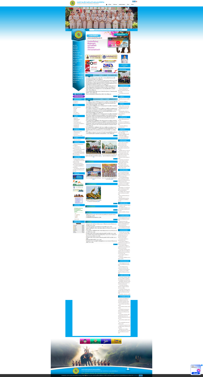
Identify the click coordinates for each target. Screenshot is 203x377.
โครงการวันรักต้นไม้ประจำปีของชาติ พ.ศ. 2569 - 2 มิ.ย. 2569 (97, 94)
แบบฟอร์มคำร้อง (77, 132)
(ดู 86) (94, 179)
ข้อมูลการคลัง (76, 54)
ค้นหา (128, 4)
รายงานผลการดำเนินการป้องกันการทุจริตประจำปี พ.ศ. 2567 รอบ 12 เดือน (123, 286)
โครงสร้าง (76, 49)
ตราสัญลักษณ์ (76, 127)
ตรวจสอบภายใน (76, 113)
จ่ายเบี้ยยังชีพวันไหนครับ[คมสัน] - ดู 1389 (93, 217)
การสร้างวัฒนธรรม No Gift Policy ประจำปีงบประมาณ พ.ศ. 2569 (123, 264)
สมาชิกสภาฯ (75, 102)
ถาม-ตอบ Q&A (76, 124)
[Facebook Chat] (195, 369)
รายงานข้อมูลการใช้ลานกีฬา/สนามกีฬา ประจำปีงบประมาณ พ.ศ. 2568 (79, 170)
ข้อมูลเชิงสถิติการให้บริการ (124, 111)
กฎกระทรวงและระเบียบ (78, 135)
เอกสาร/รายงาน (122, 4)
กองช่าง (74, 111)
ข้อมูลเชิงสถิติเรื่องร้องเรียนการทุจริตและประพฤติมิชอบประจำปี (123, 199)
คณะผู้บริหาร (75, 101)
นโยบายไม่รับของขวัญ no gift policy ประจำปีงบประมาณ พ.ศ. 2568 (124, 219)
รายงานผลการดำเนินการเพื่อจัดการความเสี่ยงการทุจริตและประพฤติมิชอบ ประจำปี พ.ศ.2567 (124, 278)
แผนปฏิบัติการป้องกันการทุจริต (124, 294)
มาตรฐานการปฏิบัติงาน (78, 59)
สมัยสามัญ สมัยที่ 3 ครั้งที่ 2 (91, 239)
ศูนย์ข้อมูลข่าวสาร (77, 61)
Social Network (76, 125)
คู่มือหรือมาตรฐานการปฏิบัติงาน (80, 73)
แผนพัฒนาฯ (76, 50)
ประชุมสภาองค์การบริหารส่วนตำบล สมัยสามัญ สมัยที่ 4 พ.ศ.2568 (98, 233)
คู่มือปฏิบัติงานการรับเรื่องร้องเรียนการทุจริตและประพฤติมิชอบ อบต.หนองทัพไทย (124, 189)
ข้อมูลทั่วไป (76, 118)
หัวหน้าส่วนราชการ (77, 107)
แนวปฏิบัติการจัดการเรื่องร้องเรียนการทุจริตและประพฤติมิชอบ (124, 193)
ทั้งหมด (116, 96)
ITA (74, 64)
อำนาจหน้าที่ (76, 120)
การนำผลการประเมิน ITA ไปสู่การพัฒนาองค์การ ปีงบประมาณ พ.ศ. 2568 (124, 326)
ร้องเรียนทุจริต (76, 80)
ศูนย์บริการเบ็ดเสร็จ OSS (78, 78)
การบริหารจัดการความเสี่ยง (124, 232)
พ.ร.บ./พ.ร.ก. (76, 134)
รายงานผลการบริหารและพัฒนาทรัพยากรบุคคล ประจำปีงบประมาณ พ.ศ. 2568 (123, 154)
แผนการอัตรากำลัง (122, 167)
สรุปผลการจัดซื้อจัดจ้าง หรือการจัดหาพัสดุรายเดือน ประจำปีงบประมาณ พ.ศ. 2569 (101, 228)
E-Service (115, 4)
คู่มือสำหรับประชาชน (78, 131)
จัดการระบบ (112, 373)
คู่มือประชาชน (76, 71)
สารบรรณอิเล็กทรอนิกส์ (78, 77)
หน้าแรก (109, 4)
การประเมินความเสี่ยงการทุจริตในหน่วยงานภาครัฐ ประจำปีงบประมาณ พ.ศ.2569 (124, 243)
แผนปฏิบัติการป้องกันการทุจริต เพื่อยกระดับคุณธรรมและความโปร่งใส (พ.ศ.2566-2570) (124, 282)
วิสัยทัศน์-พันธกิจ (77, 119)
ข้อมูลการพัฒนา (77, 52)
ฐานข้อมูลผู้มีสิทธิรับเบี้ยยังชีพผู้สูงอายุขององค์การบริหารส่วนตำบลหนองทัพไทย (78, 153)
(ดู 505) (112, 179)
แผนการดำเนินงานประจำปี (124, 87)
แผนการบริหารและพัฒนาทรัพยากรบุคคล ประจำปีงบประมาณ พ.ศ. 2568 (123, 144)
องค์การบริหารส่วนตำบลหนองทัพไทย (90, 2)
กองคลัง (74, 109)
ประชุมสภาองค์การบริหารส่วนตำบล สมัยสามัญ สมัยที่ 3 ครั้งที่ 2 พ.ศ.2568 (99, 237)
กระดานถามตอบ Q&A (78, 66)
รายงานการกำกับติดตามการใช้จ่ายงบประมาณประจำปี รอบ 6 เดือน (124, 123)
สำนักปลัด (75, 108)
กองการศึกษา (75, 112)
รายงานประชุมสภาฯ (77, 139)
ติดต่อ (132, 4)
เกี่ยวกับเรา (76, 47)
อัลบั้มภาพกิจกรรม (77, 68)
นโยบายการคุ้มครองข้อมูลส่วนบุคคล (102, 373)
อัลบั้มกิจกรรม (87, 373)
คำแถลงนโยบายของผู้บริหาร (79, 123)
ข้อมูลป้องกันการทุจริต (78, 56)
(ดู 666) (98, 201)
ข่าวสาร (75, 63)
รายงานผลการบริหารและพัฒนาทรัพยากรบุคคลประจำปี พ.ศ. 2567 (123, 148)
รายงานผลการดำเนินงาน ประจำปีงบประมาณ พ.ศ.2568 (96, 226)
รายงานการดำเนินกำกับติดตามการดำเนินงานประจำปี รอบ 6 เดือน (123, 90)
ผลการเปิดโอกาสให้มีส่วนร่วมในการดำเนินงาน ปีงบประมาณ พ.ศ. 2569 (124, 209)
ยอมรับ (141, 375)
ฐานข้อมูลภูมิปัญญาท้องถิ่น (79, 159)
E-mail (109, 373)
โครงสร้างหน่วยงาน (77, 122)
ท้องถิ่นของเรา (76, 57)
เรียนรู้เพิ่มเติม (135, 375)
